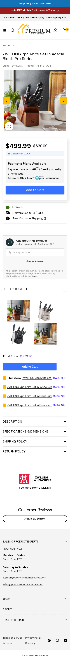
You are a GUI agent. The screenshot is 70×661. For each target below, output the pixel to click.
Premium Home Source (38, 655)
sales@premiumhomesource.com (23, 584)
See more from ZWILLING (35, 487)
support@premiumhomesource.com (24, 577)
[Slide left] (6, 100)
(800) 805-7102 (12, 548)
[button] (5, 30)
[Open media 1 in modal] (35, 101)
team (34, 276)
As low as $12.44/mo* (33, 178)
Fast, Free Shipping (34, 17)
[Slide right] (63, 100)
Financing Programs (56, 17)
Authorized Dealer (13, 17)
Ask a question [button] (35, 518)
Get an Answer (35, 261)
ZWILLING (17, 65)
